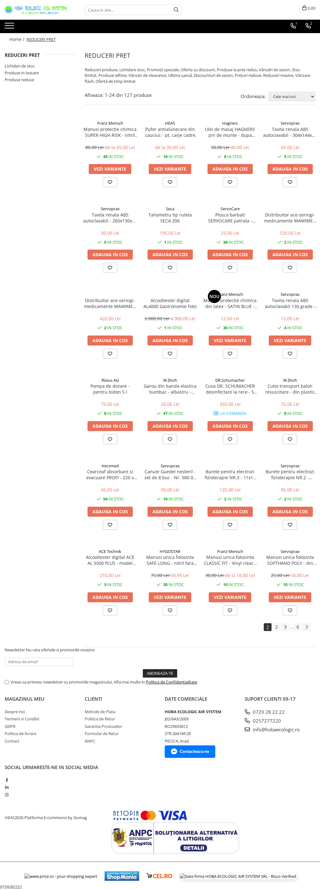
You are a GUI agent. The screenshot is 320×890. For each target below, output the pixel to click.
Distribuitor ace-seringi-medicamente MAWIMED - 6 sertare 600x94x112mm (290, 218)
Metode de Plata (100, 711)
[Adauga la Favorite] (110, 182)
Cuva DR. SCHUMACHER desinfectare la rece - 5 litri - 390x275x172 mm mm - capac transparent (230, 389)
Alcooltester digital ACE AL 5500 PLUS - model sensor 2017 (110, 560)
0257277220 (266, 721)
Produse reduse (19, 79)
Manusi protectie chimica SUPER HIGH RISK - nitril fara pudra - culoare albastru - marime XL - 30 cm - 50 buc (110, 132)
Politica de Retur (100, 719)
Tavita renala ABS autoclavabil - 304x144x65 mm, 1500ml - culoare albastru (290, 132)
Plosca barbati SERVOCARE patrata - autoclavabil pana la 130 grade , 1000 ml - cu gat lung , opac (230, 218)
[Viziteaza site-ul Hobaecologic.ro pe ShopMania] (121, 876)
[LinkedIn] (7, 787)
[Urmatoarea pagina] (306, 627)
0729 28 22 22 (268, 712)
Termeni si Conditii (22, 719)
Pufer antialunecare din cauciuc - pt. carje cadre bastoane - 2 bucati (170, 132)
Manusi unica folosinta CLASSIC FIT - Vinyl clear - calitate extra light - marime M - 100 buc (230, 560)
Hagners (230, 123)
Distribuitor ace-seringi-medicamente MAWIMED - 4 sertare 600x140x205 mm (110, 303)
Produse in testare (22, 73)
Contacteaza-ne (194, 751)
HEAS (170, 123)
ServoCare (230, 208)
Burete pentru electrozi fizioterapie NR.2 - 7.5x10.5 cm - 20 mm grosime (290, 474)
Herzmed (110, 466)
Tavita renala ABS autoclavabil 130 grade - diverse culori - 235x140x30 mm (290, 303)
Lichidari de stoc (20, 66)
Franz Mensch (110, 123)
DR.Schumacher (230, 380)
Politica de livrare (20, 733)
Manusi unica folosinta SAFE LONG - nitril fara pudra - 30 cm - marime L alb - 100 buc (170, 560)
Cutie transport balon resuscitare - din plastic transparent (290, 389)
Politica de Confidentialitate (171, 682)
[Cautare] (176, 10)
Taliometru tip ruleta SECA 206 (170, 218)
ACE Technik (110, 551)
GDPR (10, 726)
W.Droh (170, 380)
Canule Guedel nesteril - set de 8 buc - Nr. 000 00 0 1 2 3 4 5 (170, 474)
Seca (170, 208)
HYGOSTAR (170, 551)
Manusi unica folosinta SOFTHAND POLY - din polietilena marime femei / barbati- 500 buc (290, 560)
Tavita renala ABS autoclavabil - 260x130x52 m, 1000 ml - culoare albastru (110, 218)
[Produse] (10, 27)
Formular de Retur (102, 733)
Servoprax (290, 123)
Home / (17, 39)
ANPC (90, 741)
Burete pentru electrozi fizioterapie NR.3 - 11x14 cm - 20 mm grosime (230, 474)
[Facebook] (7, 780)
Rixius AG (110, 380)
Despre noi (15, 711)
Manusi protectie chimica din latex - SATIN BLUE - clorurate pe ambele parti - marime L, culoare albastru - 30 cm (230, 303)
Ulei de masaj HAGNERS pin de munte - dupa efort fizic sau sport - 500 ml (230, 132)
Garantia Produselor (103, 726)
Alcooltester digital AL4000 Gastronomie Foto (170, 303)
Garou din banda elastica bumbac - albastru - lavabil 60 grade (170, 389)
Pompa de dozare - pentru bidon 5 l (110, 389)
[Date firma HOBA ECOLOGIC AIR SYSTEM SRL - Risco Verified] (238, 876)
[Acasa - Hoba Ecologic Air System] (36, 10)
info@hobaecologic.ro (276, 729)
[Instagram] (7, 795)
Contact (12, 741)
